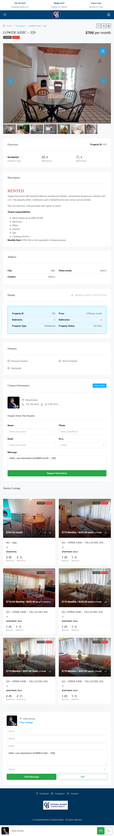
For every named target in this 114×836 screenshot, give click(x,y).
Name (11, 425)
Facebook (44, 793)
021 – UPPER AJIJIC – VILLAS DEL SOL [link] (83, 542)
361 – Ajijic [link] (11, 542)
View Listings (99, 386)
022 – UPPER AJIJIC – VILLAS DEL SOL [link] (83, 681)
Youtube (74, 793)
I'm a (61, 439)
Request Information (57, 473)
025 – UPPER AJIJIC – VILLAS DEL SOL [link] (27, 612)
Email (10, 439)
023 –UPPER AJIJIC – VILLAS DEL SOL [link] (82, 612)
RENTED (16, 37)
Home (9, 26)
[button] (98, 26)
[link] (29, 518)
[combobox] (82, 445)
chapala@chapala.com (20, 7)
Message (12, 452)
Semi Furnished (69, 361)
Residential (20, 26)
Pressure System (19, 361)
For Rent (7, 37)
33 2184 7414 (51, 404)
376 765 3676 (20, 3)
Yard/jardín (16, 368)
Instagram (59, 793)
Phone (62, 425)
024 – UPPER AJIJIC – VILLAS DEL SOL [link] (27, 681)
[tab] (102, 51)
